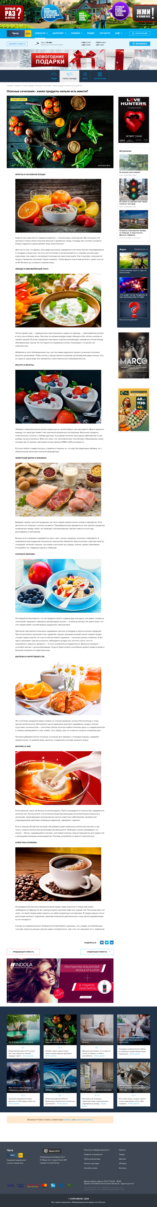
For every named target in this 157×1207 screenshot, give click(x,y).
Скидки (75, 33)
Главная (10, 86)
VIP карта (105, 33)
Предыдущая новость (23, 952)
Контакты (122, 1168)
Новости (40, 33)
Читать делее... (28, 1056)
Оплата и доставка (91, 1163)
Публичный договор (92, 1159)
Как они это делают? (129, 320)
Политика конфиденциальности (96, 1150)
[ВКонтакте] (102, 942)
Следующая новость (97, 952)
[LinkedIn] (111, 942)
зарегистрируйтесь (84, 1119)
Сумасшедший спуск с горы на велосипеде (133, 271)
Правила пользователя (93, 1154)
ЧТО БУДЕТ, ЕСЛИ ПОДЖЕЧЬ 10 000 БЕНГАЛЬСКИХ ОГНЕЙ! (133, 296)
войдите (67, 1119)
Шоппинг (58, 33)
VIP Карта (122, 1163)
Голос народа (28, 86)
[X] (107, 942)
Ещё (117, 33)
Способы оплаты (90, 1168)
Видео (91, 33)
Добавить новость (17, 44)
